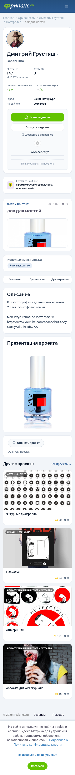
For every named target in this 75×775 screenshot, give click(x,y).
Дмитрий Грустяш (31, 54)
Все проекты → (61, 464)
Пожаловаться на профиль (37, 163)
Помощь (58, 714)
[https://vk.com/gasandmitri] (37, 143)
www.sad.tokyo (39, 152)
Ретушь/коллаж (20, 265)
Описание (14, 279)
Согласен (37, 766)
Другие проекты (18, 463)
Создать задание (38, 127)
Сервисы (40, 714)
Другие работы (60, 279)
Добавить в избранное (39, 134)
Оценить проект (26, 443)
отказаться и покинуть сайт (37, 754)
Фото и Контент (18, 204)
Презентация (37, 279)
